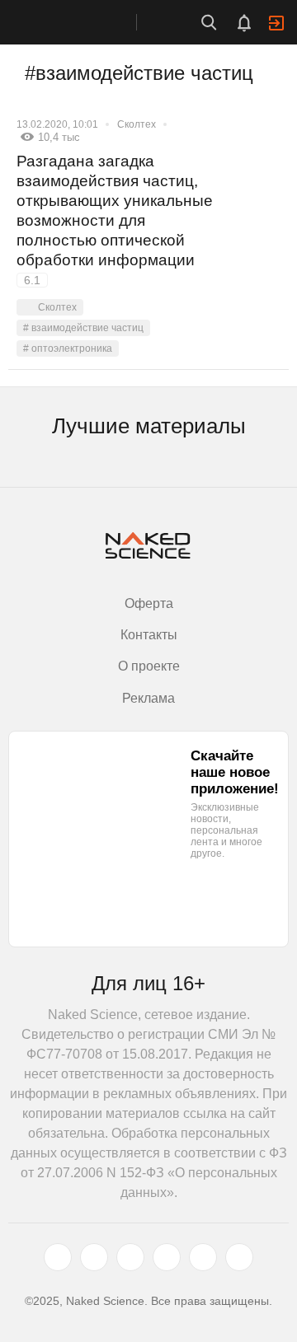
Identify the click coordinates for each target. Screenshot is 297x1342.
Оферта (149, 603)
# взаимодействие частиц (83, 328)
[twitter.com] (58, 1257)
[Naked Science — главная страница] (85, 22)
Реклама (148, 698)
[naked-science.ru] (239, 1257)
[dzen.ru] (167, 1257)
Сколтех (136, 124)
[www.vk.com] (94, 1257)
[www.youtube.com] (130, 1257)
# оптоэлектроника (67, 348)
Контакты (148, 635)
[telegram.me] (203, 1257)
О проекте (149, 666)
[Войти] (276, 23)
